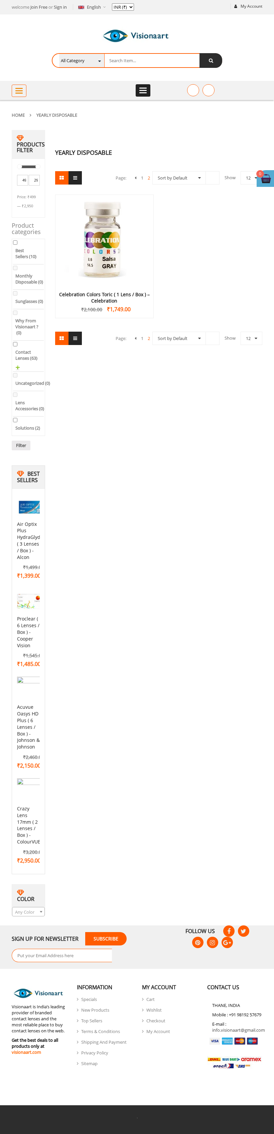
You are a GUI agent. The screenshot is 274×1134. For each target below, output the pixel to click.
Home (18, 115)
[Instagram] (212, 942)
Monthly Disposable (29, 279)
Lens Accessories (29, 406)
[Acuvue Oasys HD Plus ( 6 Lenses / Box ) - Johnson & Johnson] (30, 690)
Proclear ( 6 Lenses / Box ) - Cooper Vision (28, 631)
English (94, 7)
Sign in (60, 7)
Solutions (27, 428)
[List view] (75, 178)
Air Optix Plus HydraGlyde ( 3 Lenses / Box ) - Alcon (30, 540)
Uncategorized (32, 383)
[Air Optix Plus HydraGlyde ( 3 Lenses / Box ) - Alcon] (30, 507)
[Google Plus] (227, 942)
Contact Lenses (26, 355)
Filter (21, 445)
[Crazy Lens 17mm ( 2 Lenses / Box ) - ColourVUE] (30, 791)
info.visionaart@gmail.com (238, 1030)
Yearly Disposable (56, 115)
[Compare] (208, 90)
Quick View (104, 227)
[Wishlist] (193, 90)
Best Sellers (25, 253)
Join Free (38, 7)
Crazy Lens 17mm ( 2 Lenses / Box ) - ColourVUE (28, 825)
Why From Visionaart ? (26, 327)
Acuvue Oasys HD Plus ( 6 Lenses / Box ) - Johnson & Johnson (28, 727)
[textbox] (28, 912)
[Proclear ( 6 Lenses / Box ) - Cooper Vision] (30, 601)
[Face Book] (229, 931)
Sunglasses (29, 301)
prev (135, 178)
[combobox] (28, 911)
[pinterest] (197, 942)
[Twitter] (243, 931)
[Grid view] (61, 178)
